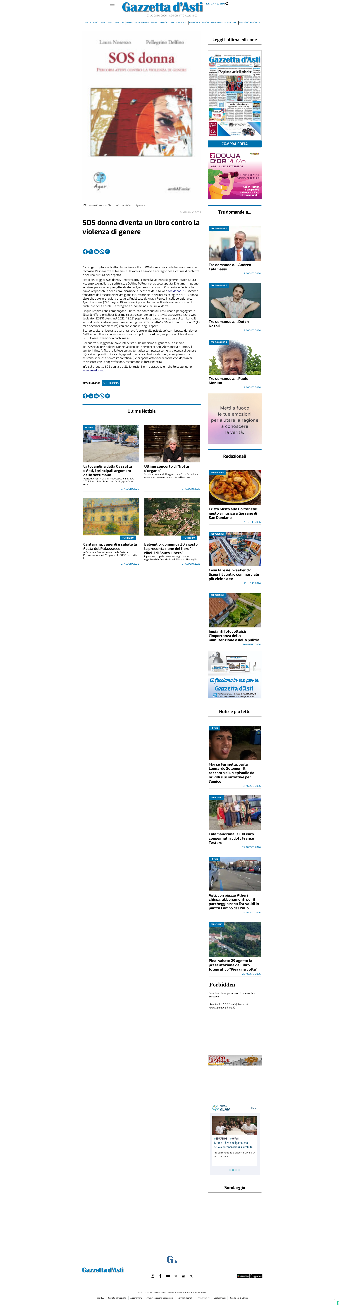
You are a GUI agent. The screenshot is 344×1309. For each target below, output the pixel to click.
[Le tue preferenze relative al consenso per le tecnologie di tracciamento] (337, 1302)
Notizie (87, 22)
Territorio (164, 22)
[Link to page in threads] (107, 251)
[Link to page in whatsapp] (101, 251)
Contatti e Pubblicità (117, 1298)
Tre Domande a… (179, 22)
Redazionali (217, 22)
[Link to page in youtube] (168, 1276)
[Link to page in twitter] (90, 251)
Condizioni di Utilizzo (239, 1298)
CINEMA (129, 22)
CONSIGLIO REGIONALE (249, 22)
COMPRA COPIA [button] (235, 144)
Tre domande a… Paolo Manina (228, 380)
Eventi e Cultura (116, 22)
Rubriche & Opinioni (199, 22)
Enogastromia (142, 22)
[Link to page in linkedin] (96, 251)
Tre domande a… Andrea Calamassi (230, 266)
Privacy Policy (203, 1298)
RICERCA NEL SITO (215, 3)
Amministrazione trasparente (160, 1298)
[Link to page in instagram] (152, 1276)
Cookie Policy (220, 1298)
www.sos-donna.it (94, 370)
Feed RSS (100, 1298)
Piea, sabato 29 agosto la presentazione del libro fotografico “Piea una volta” (233, 964)
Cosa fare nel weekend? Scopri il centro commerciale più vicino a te (234, 574)
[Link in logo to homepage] (112, 1269)
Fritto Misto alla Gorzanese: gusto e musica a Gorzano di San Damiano (233, 513)
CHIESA (103, 22)
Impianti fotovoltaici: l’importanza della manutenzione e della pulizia (234, 635)
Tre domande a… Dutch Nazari (229, 323)
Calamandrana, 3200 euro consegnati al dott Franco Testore (231, 838)
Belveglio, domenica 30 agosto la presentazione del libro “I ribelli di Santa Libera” (171, 548)
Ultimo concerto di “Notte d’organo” (166, 468)
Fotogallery (231, 22)
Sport (154, 22)
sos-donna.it (176, 291)
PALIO (95, 22)
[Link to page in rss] (176, 1276)
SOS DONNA (111, 383)
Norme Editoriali (185, 1298)
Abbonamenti (136, 1298)
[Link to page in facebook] (85, 251)
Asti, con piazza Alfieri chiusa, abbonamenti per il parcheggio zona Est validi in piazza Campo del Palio (234, 901)
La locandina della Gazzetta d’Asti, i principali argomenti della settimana (108, 470)
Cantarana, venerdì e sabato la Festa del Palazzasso (110, 546)
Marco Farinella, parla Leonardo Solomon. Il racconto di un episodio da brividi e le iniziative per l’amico (231, 773)
